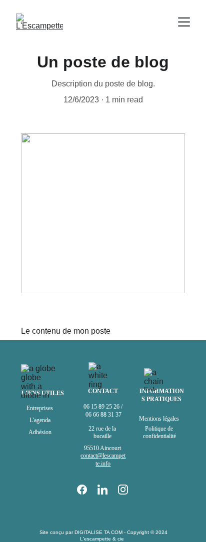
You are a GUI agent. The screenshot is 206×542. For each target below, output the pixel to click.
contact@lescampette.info (103, 459)
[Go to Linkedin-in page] (108, 490)
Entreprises (39, 408)
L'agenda (40, 420)
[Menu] (184, 21)
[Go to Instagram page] (123, 490)
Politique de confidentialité (159, 432)
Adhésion (40, 432)
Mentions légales (159, 418)
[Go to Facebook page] (87, 490)
